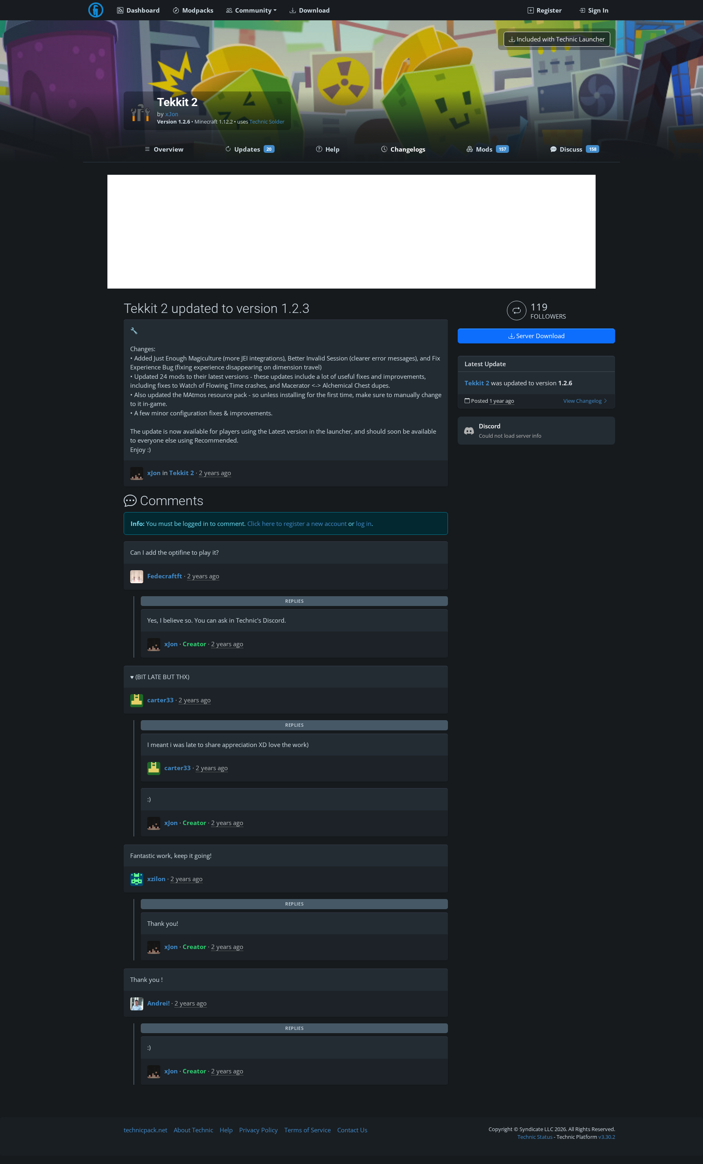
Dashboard (142, 10)
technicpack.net (145, 1130)
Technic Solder (266, 121)
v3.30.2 (606, 1136)
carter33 (160, 700)
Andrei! (158, 1003)
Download (313, 10)
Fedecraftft (164, 576)
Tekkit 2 (181, 473)
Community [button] (253, 10)
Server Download (540, 336)
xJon (171, 114)
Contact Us (352, 1130)
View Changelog (583, 400)
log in (363, 523)
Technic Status (534, 1136)
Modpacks (197, 10)
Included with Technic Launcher (560, 39)
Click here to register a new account (297, 523)
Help (226, 1130)
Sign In (598, 10)
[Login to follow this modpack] (516, 310)
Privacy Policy (258, 1130)
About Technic (193, 1130)
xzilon (156, 879)
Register (548, 10)
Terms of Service (307, 1130)
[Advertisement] (351, 232)
